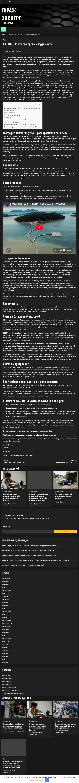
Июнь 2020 (5, 656)
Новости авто (6, 681)
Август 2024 (6, 626)
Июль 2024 (5, 629)
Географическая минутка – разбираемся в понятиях (22, 108)
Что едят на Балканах (12, 115)
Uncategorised (6, 675)
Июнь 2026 (5, 584)
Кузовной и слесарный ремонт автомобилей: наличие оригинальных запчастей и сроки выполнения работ (39, 497)
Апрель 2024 (6, 638)
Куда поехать (7, 40)
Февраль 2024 (6, 644)
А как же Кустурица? (12, 122)
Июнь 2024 (5, 632)
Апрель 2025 (6, 611)
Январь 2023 (6, 650)
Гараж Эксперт (11, 14)
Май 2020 (5, 659)
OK (47, 780)
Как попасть (9, 110)
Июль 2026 (5, 581)
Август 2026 (6, 578)
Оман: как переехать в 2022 (66, 461)
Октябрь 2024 (6, 620)
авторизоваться (43, 519)
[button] (38, 105)
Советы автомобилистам (10, 690)
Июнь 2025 (5, 605)
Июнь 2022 (5, 653)
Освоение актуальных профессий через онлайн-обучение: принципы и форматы (11, 497)
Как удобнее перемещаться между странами (20, 124)
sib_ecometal (20, 51)
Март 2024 (5, 641)
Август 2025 (6, 599)
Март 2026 (5, 593)
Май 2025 (5, 608)
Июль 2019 (5, 662)
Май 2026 (5, 587)
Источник (6, 451)
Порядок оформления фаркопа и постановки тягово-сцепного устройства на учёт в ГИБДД (31, 545)
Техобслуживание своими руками (13, 693)
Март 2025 (5, 614)
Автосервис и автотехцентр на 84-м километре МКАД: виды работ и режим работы (29, 555)
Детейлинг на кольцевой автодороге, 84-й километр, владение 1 (64, 496)
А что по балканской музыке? (15, 120)
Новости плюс (6, 684)
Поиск (6, 526)
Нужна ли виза (10, 113)
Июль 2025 (5, 602)
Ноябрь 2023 (6, 647)
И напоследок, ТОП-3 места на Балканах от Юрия (22, 127)
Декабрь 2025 (6, 596)
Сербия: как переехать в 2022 (14, 461)
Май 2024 (5, 635)
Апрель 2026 (6, 590)
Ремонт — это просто (9, 687)
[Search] (76, 29)
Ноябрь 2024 (6, 617)
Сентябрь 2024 (7, 623)
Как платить (9, 117)
